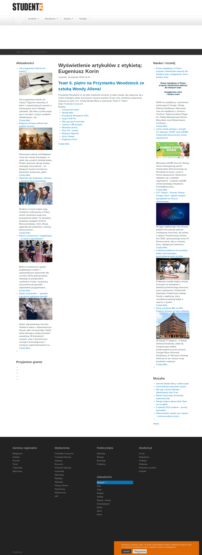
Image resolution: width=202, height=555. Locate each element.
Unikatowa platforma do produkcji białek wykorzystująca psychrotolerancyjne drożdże (171, 253)
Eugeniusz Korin (69, 139)
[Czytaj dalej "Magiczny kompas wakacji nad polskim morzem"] (35, 139)
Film (99, 486)
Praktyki (142, 460)
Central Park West (70, 110)
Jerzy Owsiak (68, 136)
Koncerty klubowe (63, 467)
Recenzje (101, 460)
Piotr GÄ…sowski (70, 130)
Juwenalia (59, 471)
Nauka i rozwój (104, 500)
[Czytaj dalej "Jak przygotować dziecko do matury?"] (35, 84)
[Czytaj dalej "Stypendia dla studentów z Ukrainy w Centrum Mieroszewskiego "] (35, 193)
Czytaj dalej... (64, 144)
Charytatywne (103, 504)
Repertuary (60, 489)
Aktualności (50, 18)
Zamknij (126, 551)
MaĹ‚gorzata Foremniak (73, 121)
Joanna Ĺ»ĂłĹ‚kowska (72, 124)
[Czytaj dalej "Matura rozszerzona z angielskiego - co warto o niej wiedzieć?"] (35, 251)
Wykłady (59, 478)
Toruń (15, 464)
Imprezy (58, 460)
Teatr (99, 489)
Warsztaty (59, 475)
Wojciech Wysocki (70, 133)
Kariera (67, 18)
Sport (99, 511)
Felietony (101, 464)
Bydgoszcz (18, 453)
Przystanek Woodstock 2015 (75, 115)
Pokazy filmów (61, 485)
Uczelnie (32, 18)
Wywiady (101, 453)
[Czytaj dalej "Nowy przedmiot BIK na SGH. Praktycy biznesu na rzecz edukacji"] (172, 326)
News (99, 514)
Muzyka (26, 52)
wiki (56, 496)
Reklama (143, 464)
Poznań (16, 460)
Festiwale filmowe (63, 457)
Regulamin (144, 457)
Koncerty (59, 464)
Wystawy (59, 482)
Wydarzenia (60, 492)
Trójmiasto (17, 467)
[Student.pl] (28, 8)
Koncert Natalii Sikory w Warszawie (172, 383)
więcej (156, 423)
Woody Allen (67, 112)
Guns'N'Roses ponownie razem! (171, 386)
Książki (100, 493)
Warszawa (17, 471)
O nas (142, 453)
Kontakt (83, 18)
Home (18, 52)
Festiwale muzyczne (73, 104)
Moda (99, 507)
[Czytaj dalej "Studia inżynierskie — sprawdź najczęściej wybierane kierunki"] (35, 309)
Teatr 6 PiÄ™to (69, 118)
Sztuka (100, 496)
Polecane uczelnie (147, 467)
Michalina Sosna (69, 127)
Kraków (16, 457)
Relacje (100, 457)
